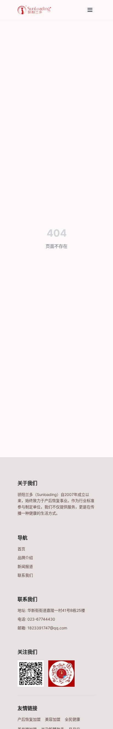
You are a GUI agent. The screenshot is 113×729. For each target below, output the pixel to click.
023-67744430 (41, 619)
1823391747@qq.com (47, 628)
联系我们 (25, 575)
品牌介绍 (25, 557)
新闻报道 (25, 566)
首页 (21, 548)
